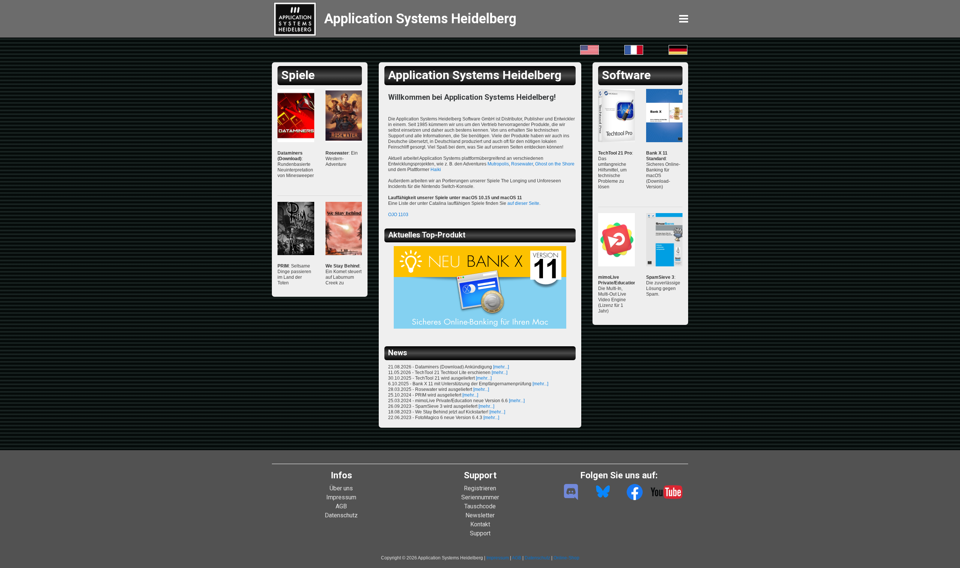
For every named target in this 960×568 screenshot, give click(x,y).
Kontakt (480, 524)
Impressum (341, 497)
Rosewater (522, 164)
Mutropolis (498, 164)
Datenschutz (341, 515)
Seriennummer (480, 497)
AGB (341, 506)
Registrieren (480, 488)
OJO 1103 (398, 214)
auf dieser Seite (523, 203)
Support (480, 533)
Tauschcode (480, 506)
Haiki (435, 169)
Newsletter (480, 515)
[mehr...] (501, 367)
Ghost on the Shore (554, 164)
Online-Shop (566, 557)
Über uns (341, 488)
